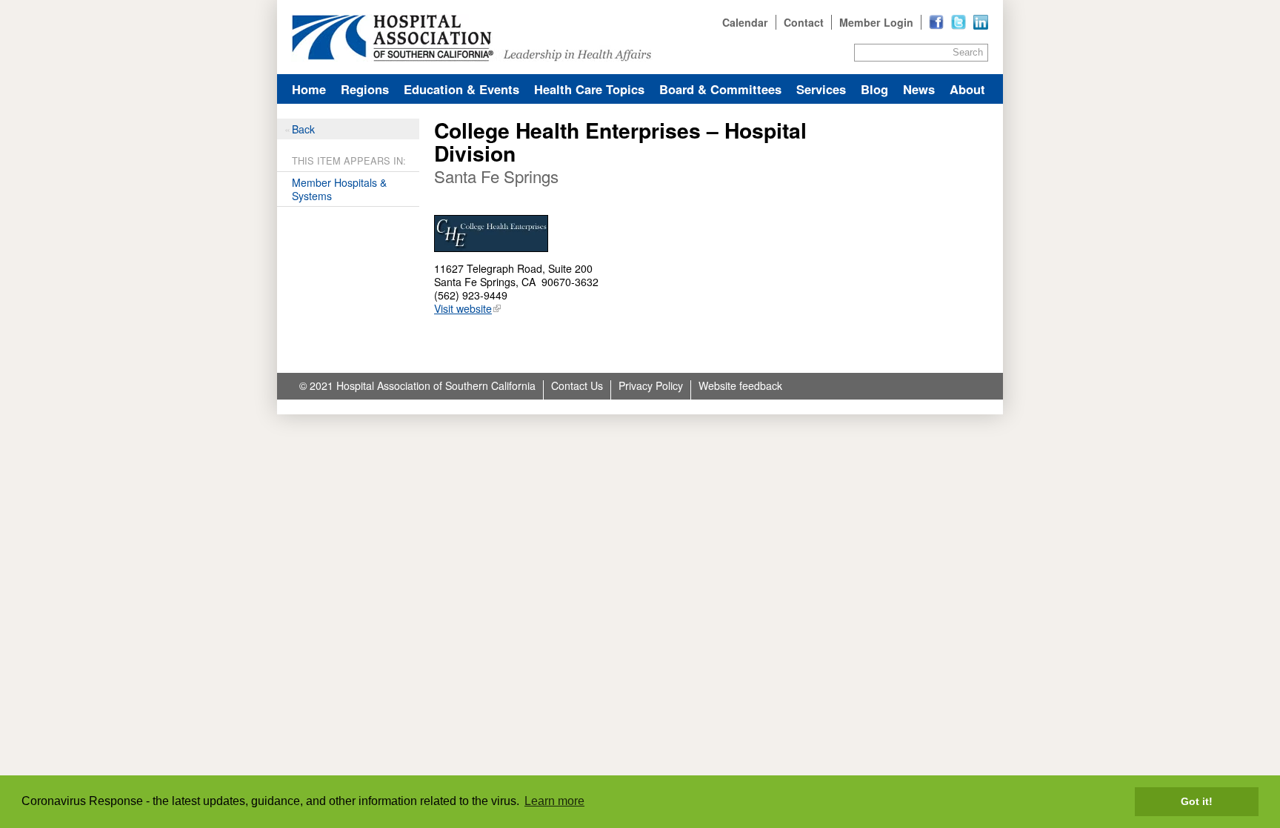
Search (968, 52)
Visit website (463, 308)
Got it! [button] (1197, 801)
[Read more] (980, 22)
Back (303, 129)
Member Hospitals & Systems (339, 189)
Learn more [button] (554, 801)
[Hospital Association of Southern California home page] (640, 37)
